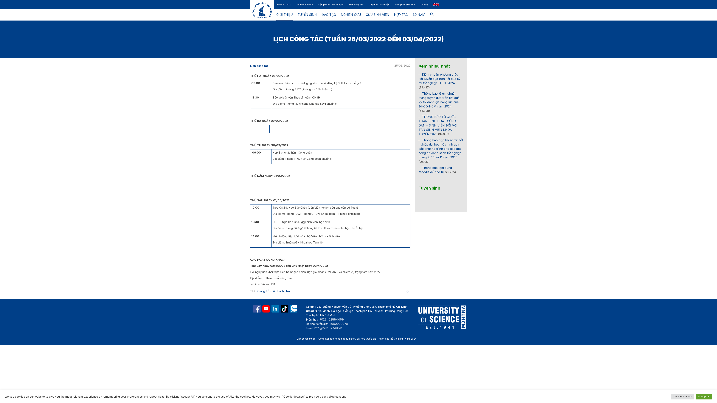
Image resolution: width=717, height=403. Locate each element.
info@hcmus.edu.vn (328, 328)
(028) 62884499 (332, 319)
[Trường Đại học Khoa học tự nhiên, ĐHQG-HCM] (266, 309)
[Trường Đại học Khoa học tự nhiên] (275, 309)
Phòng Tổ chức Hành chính (274, 291)
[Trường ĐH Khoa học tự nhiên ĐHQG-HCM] (257, 309)
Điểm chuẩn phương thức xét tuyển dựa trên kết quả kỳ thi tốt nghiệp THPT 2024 (439, 79)
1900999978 (339, 324)
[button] (432, 15)
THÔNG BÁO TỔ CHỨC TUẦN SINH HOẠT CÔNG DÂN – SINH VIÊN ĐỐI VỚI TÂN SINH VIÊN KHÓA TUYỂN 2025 (438, 125)
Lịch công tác (259, 66)
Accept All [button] (704, 396)
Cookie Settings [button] (682, 396)
